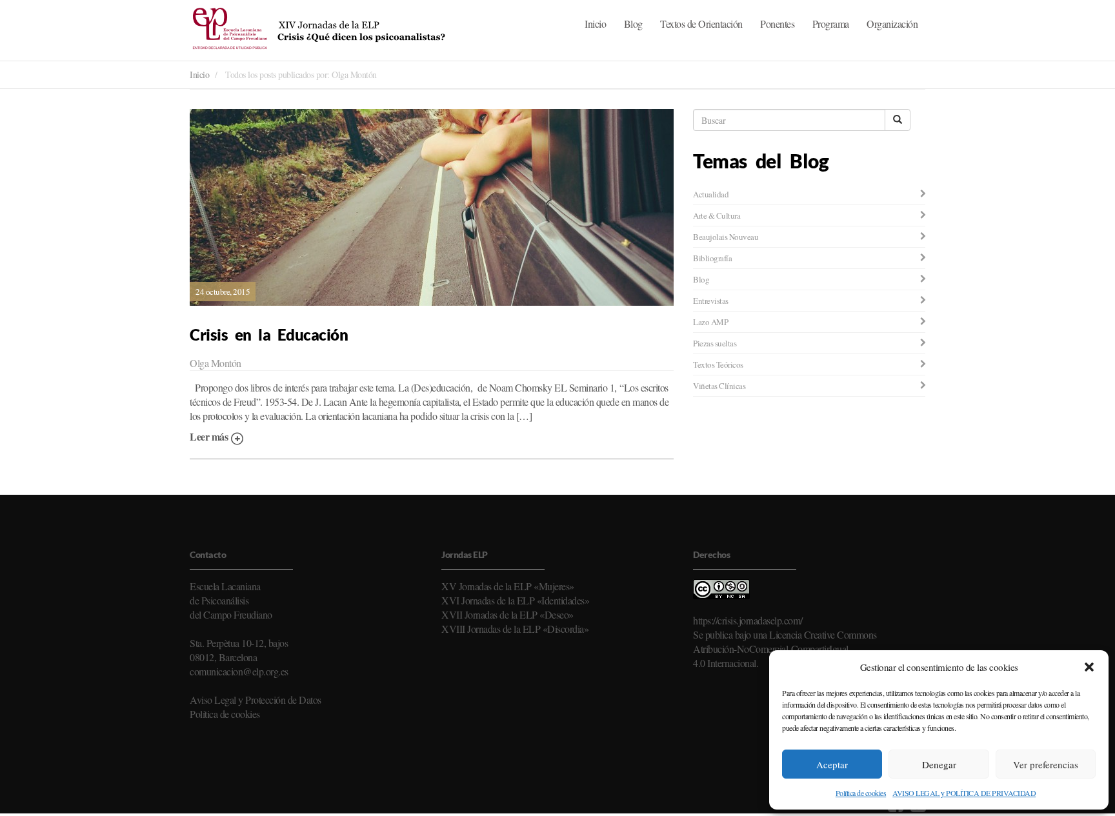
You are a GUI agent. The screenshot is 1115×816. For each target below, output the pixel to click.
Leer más (210, 437)
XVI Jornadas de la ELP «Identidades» (515, 600)
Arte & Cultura (716, 215)
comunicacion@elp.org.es (239, 671)
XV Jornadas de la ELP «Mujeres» (507, 586)
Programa (830, 23)
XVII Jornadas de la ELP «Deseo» (507, 614)
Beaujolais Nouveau (725, 237)
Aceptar (832, 764)
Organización (892, 23)
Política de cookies (861, 793)
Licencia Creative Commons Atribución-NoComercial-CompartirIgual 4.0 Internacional (785, 649)
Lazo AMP (710, 322)
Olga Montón (215, 363)
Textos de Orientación (701, 23)
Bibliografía (712, 258)
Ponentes (777, 23)
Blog (633, 23)
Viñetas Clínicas (719, 386)
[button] (1089, 667)
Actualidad (710, 194)
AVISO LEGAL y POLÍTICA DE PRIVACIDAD (964, 793)
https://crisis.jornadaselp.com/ (748, 620)
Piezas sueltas (714, 343)
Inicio (595, 23)
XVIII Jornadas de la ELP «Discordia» (514, 628)
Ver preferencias (1045, 764)
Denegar (939, 764)
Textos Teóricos (718, 364)
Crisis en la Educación (269, 334)
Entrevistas (710, 300)
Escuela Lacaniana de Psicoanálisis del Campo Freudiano (231, 600)
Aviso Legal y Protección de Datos (255, 699)
